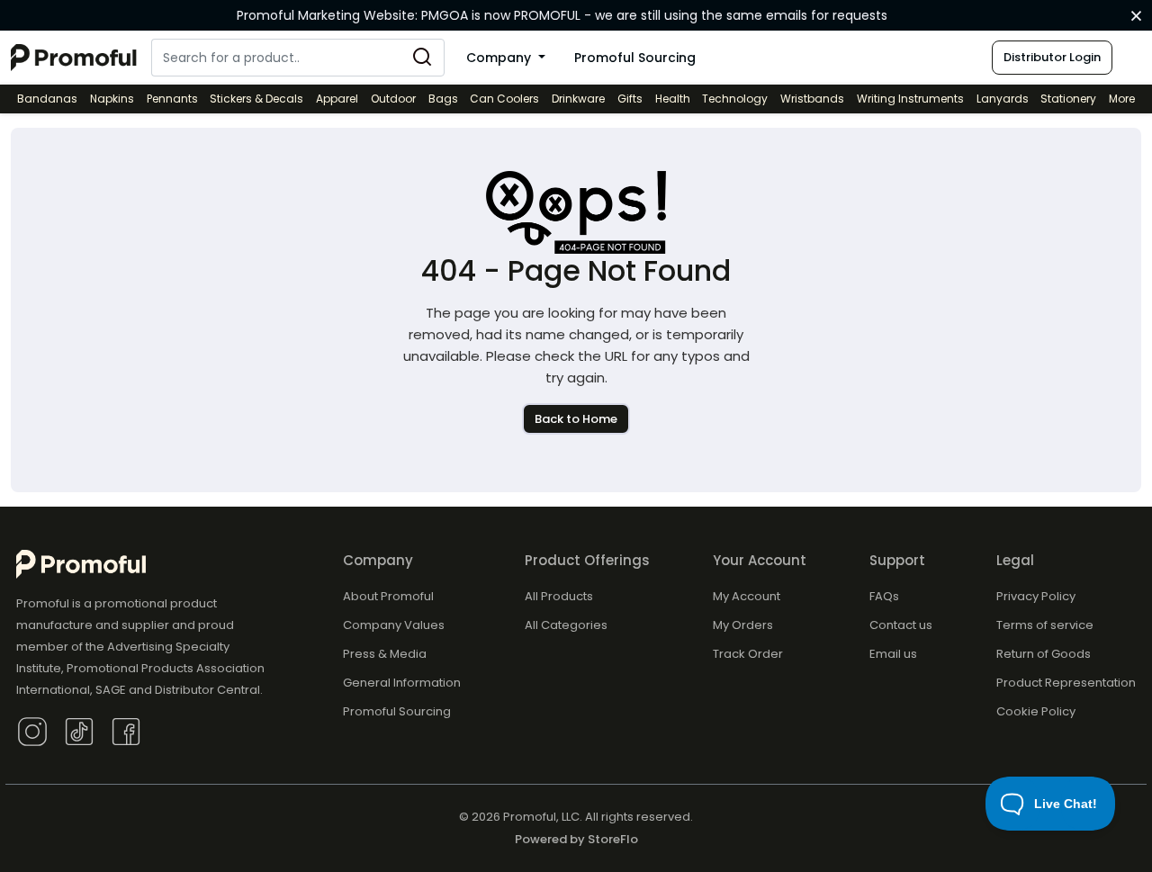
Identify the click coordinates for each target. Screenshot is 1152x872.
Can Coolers (504, 98)
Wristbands (812, 98)
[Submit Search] (422, 57)
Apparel (337, 98)
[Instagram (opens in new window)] (32, 730)
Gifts (630, 98)
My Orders (743, 625)
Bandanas (47, 98)
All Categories (566, 625)
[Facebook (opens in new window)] (126, 730)
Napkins (112, 98)
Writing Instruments (910, 98)
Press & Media (385, 653)
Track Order (748, 653)
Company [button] (500, 58)
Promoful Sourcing (635, 58)
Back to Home (576, 418)
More (1122, 98)
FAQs (884, 596)
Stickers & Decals (256, 98)
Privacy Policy (1036, 596)
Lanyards (1002, 98)
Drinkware (578, 98)
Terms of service (1045, 625)
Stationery (1068, 98)
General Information (402, 682)
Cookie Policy (1036, 711)
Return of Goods (1043, 653)
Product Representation (1066, 682)
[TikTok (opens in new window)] (79, 730)
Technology (735, 98)
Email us (893, 653)
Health (672, 98)
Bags (443, 98)
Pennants (172, 98)
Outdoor (393, 98)
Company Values (394, 625)
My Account (746, 596)
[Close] (1136, 16)
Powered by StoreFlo (576, 839)
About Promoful (388, 596)
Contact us (900, 625)
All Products (559, 596)
